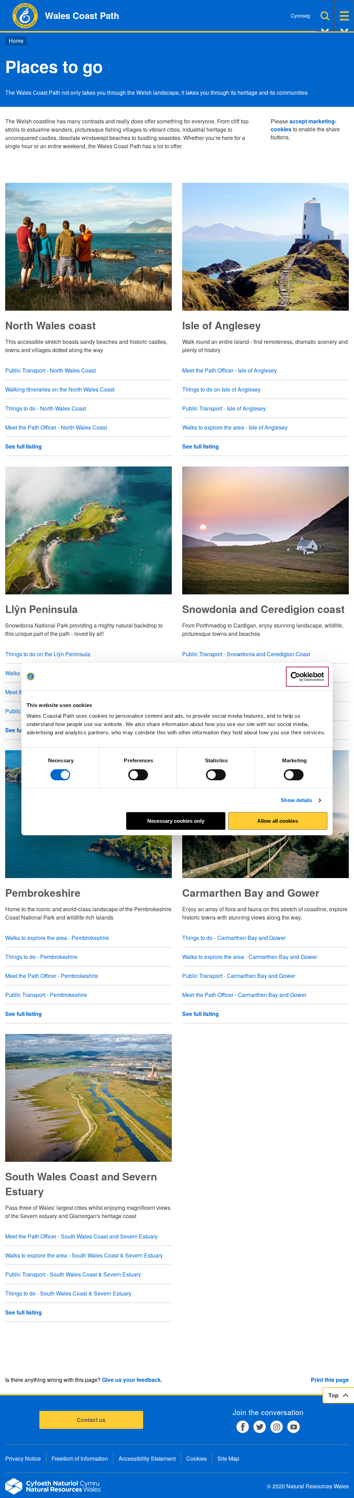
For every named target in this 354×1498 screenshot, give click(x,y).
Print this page (330, 1380)
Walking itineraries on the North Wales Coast (59, 389)
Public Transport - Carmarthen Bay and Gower (238, 976)
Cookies (196, 1458)
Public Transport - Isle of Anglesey (224, 408)
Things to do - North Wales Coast (45, 408)
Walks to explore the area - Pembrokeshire (57, 938)
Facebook (242, 1427)
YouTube (293, 1427)
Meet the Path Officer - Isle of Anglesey (229, 370)
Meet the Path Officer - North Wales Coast (56, 427)
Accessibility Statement (147, 1458)
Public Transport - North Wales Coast (50, 370)
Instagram (276, 1427)
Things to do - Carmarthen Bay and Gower (234, 938)
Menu (344, 15)
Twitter (259, 1427)
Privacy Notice (23, 1458)
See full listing (23, 446)
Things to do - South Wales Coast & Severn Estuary (68, 1293)
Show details (296, 800)
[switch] (138, 774)
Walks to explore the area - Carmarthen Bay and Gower (249, 957)
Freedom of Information (80, 1458)
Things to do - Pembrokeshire (41, 957)
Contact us (91, 1420)
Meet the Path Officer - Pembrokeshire (51, 976)
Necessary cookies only (175, 821)
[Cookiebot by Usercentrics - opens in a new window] (307, 676)
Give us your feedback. (132, 1380)
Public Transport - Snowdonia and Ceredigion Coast (246, 654)
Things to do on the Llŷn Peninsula (47, 654)
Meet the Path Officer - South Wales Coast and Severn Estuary (81, 1236)
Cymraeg (300, 15)
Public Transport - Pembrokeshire (46, 995)
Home (16, 41)
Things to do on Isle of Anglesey (221, 389)
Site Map (228, 1458)
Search (325, 15)
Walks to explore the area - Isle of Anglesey (235, 427)
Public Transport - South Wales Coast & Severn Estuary (73, 1274)
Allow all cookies (277, 821)
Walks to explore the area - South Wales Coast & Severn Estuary (84, 1255)
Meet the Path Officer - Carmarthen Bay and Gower (244, 995)
